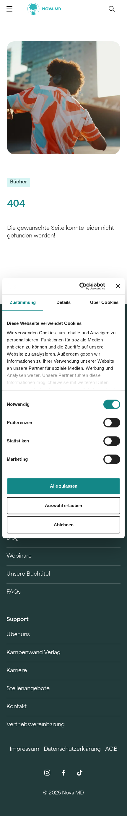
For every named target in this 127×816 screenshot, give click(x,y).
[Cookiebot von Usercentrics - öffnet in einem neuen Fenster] (80, 286)
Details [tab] (63, 302)
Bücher (18, 182)
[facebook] (63, 772)
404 (16, 204)
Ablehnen (64, 524)
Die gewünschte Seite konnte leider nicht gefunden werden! (60, 232)
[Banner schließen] (118, 286)
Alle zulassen (63, 485)
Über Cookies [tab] (104, 302)
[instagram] (47, 772)
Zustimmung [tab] (23, 302)
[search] (112, 9)
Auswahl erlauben (63, 505)
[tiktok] (80, 772)
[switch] (111, 422)
